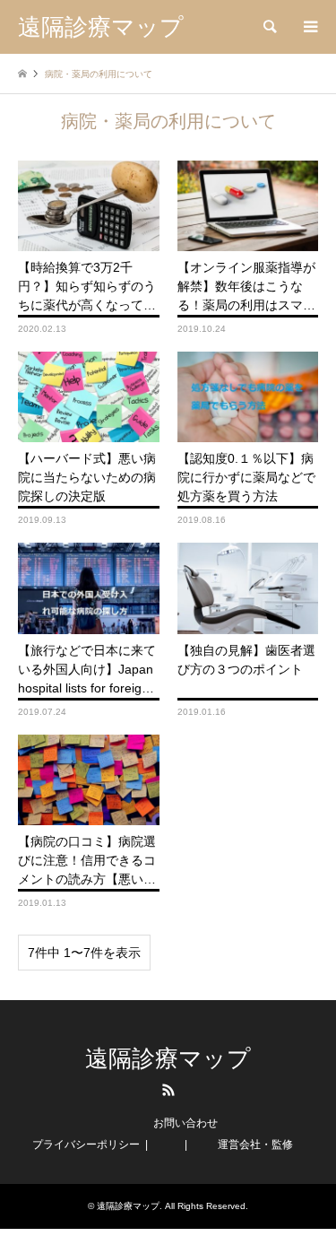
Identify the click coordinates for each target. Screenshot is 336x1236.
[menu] (309, 27)
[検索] (269, 27)
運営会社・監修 (255, 1144)
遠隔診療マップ (168, 1059)
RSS (168, 1090)
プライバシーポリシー (86, 1144)
